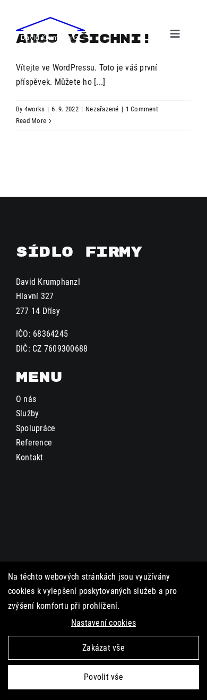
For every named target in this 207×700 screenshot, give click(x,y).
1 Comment (142, 109)
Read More (31, 121)
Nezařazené (101, 109)
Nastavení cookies (103, 623)
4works (34, 109)
